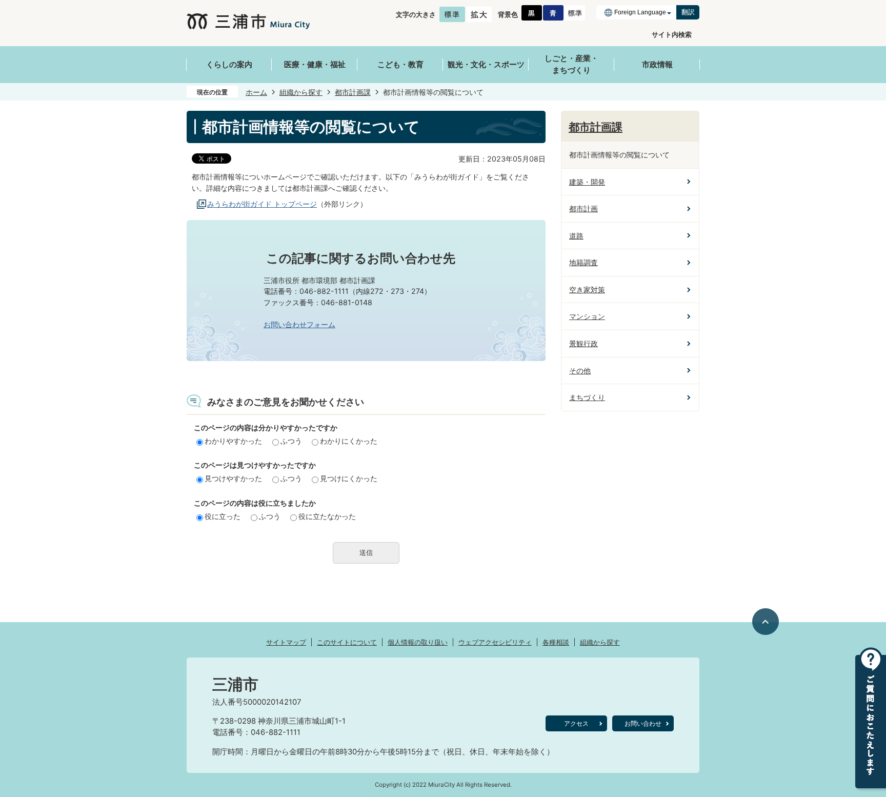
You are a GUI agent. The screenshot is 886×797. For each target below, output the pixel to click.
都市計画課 (353, 92)
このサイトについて (347, 642)
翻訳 (688, 12)
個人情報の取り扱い (418, 642)
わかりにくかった (348, 440)
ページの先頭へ (766, 621)
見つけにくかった (348, 478)
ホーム (256, 92)
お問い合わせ (643, 723)
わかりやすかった (233, 440)
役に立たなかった (327, 516)
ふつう (291, 440)
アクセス (576, 723)
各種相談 (555, 642)
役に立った (222, 516)
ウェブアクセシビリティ (495, 642)
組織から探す (301, 92)
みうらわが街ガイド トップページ (262, 204)
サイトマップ (286, 642)
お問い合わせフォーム (299, 324)
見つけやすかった (233, 478)
